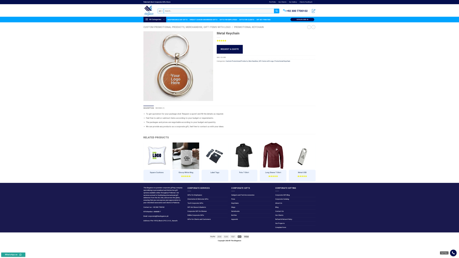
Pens (233, 199)
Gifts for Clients (246, 20)
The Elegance (236, 241)
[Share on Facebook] (219, 67)
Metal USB (302, 173)
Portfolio (272, 2)
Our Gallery (293, 2)
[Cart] (314, 11)
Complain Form (280, 227)
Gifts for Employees (228, 20)
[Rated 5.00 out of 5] (186, 176)
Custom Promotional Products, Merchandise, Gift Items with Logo (187, 27)
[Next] (315, 162)
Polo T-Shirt (244, 173)
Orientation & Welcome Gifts (197, 199)
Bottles (234, 215)
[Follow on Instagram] (150, 226)
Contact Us (279, 211)
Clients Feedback (306, 2)
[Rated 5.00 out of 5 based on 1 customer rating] (266, 41)
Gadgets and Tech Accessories (242, 195)
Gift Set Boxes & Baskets (196, 207)
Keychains (235, 203)
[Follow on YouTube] (163, 226)
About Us (278, 203)
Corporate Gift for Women (197, 211)
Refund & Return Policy (283, 219)
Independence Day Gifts (177, 20)
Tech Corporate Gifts (195, 203)
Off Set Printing (264, 20)
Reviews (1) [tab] (160, 108)
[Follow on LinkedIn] (316, 3)
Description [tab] (148, 108)
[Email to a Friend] (227, 67)
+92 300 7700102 (297, 10)
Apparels (234, 219)
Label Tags (214, 173)
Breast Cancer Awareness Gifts (203, 20)
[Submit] (276, 11)
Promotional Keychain (249, 27)
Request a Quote (230, 49)
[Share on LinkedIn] (236, 67)
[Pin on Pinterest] (232, 67)
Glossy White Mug (186, 173)
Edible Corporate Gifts (195, 215)
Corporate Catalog (282, 199)
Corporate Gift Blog (282, 195)
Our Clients (282, 2)
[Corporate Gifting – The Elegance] (148, 10)
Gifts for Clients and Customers (199, 219)
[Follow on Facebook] (146, 226)
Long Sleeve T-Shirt (273, 173)
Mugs (233, 207)
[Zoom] (146, 98)
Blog (277, 207)
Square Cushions (157, 173)
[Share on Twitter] (223, 67)
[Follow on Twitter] (154, 226)
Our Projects (280, 223)
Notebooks (235, 211)
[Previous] (143, 162)
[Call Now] (453, 253)
